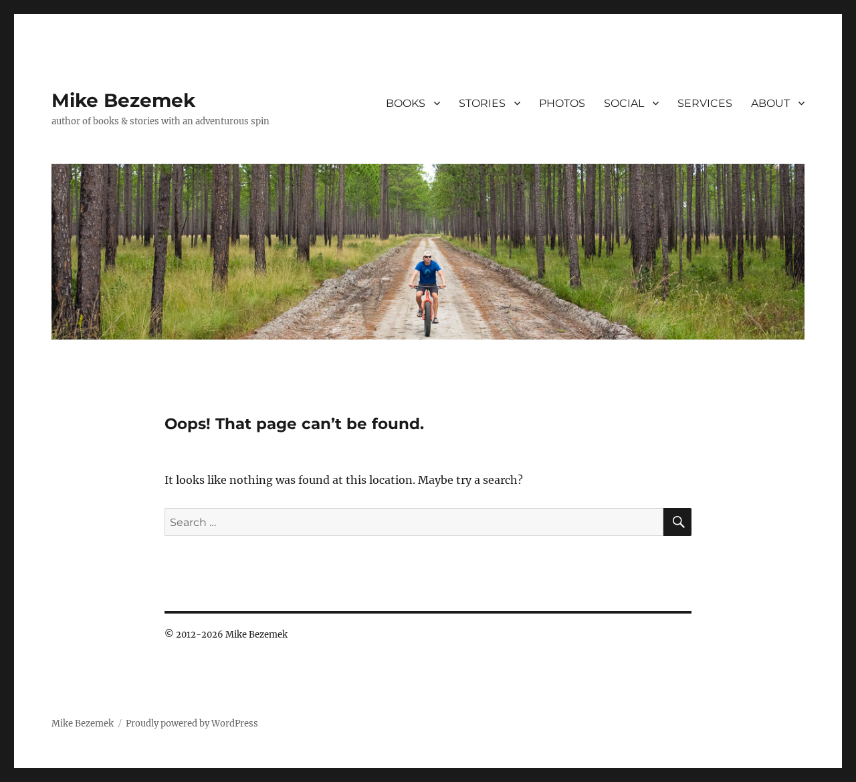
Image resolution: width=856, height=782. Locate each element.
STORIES (482, 103)
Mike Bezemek (123, 100)
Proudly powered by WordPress (192, 723)
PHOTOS (562, 103)
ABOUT (770, 103)
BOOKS (405, 103)
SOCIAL (624, 103)
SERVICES (704, 103)
